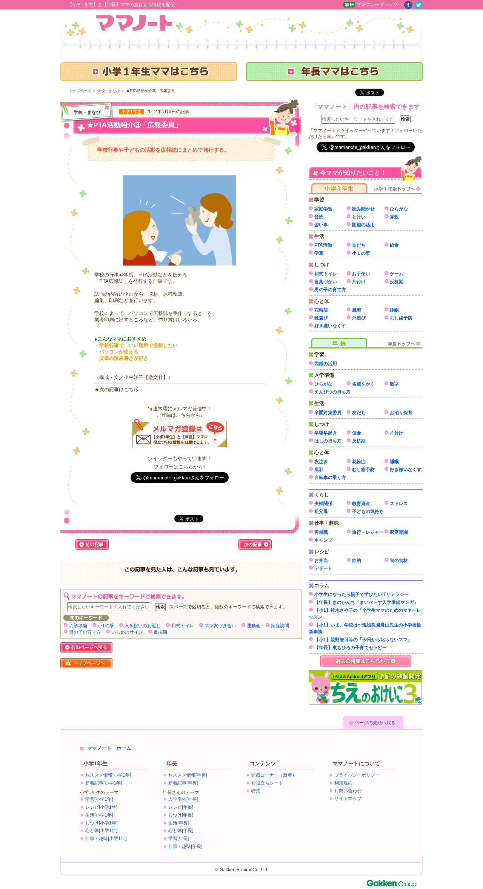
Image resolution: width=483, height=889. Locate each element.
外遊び (359, 318)
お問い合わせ (347, 791)
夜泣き (321, 461)
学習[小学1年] (99, 799)
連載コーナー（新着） (274, 775)
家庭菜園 (399, 532)
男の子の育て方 (85, 632)
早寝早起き (325, 433)
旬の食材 (399, 560)
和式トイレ (182, 625)
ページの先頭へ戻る (375, 722)
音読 (318, 217)
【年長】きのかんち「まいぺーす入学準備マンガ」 (366, 602)
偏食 (356, 433)
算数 (394, 217)
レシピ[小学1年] (101, 807)
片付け (359, 281)
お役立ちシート (267, 783)
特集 (255, 791)
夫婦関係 (323, 503)
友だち (359, 245)
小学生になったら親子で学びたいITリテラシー (361, 594)
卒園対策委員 (327, 412)
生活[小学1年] (99, 815)
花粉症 (321, 310)
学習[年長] (178, 838)
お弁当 (321, 560)
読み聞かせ (363, 209)
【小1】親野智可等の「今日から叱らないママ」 (363, 639)
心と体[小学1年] (101, 830)
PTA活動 (323, 245)
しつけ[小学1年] (101, 823)
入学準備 (78, 625)
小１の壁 (361, 253)
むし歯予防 (401, 318)
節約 (356, 560)
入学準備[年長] (183, 799)
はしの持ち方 (327, 441)
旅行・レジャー (368, 532)
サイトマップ (347, 798)
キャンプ (323, 540)
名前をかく (363, 384)
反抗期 (160, 632)
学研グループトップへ (379, 4)
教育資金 (361, 503)
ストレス (399, 503)
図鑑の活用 (363, 224)
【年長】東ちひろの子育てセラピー (350, 647)
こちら (131, 389)
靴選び (321, 318)
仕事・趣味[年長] (185, 846)
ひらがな (399, 209)
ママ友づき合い (220, 625)
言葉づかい (325, 281)
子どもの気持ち (368, 511)
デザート (323, 568)
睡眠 (394, 310)
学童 (318, 253)
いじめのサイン (127, 632)
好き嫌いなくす (330, 326)
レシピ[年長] (180, 807)
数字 (394, 384)
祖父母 (321, 511)
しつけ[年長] (180, 815)
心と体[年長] (180, 830)
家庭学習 (323, 209)
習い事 (321, 224)
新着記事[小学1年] (103, 783)
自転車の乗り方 (330, 477)
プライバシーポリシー (357, 775)
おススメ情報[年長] (187, 775)
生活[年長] (178, 823)
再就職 (321, 532)
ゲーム (396, 273)
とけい (359, 217)
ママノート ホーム (109, 748)
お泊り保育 (401, 412)
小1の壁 (106, 625)
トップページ (80, 91)
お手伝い (361, 273)
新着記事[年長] (183, 783)
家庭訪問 (280, 625)
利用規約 (343, 783)
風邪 (356, 310)
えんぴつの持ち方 (332, 392)
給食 (394, 245)
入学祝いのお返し (143, 625)
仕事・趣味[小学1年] (105, 838)
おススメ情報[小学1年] (108, 775)
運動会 (253, 625)
